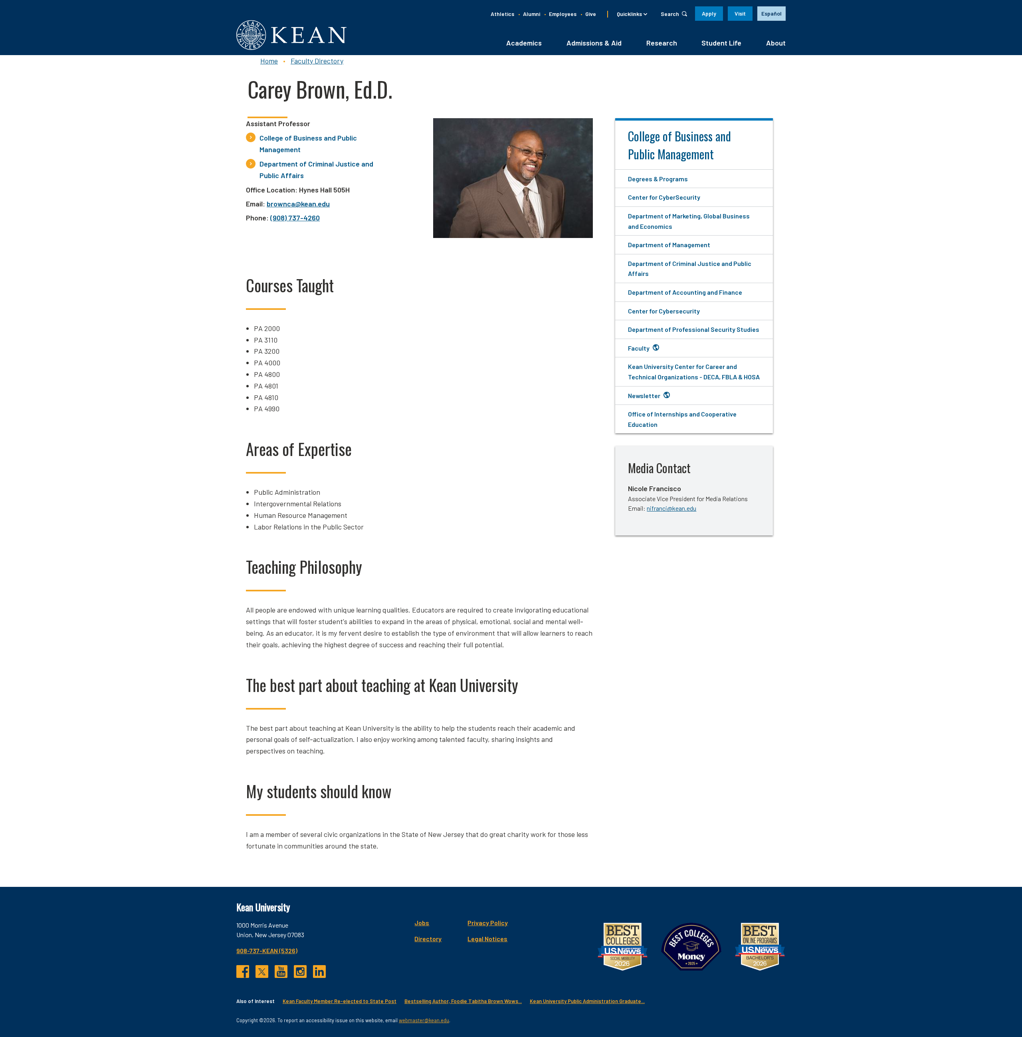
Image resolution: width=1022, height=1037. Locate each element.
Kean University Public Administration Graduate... (587, 1001)
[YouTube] (281, 971)
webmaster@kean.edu (424, 1020)
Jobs (421, 922)
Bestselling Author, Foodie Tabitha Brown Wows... (463, 1001)
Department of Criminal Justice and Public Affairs (316, 169)
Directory (428, 938)
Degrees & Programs (658, 178)
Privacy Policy (487, 922)
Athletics (502, 13)
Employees (562, 13)
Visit (740, 13)
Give (590, 13)
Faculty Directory (317, 60)
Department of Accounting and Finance (685, 292)
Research (661, 42)
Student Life (721, 42)
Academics (524, 42)
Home (269, 60)
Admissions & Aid (594, 42)
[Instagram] (300, 971)
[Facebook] (242, 971)
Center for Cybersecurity (664, 311)
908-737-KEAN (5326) (266, 950)
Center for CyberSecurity (664, 197)
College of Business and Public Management (308, 143)
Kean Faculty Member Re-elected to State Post (339, 1001)
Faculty (639, 348)
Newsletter (644, 395)
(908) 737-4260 (295, 217)
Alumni (531, 13)
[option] (771, 13)
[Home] (291, 35)
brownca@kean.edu (298, 203)
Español (771, 13)
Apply (709, 13)
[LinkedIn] (319, 971)
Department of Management (669, 244)
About (776, 42)
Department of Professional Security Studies (693, 329)
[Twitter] (262, 971)
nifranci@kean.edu (671, 508)
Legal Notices (487, 938)
